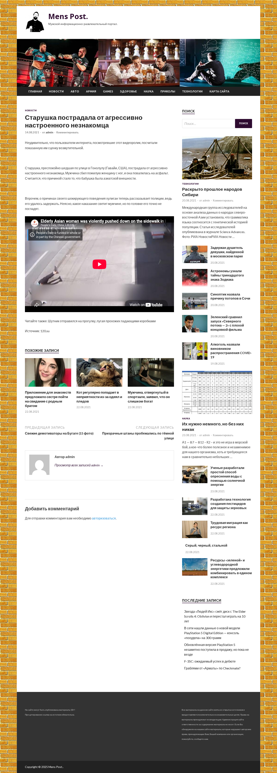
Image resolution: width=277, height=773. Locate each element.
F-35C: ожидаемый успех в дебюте (210, 661)
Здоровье (128, 91)
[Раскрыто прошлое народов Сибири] (217, 180)
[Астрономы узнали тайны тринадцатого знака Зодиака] (194, 285)
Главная (35, 91)
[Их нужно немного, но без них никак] (217, 415)
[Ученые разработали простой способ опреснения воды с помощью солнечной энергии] (194, 482)
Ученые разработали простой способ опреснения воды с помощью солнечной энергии (227, 476)
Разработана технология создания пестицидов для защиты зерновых (230, 503)
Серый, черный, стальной (206, 545)
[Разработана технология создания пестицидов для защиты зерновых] (194, 514)
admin (49, 132)
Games (108, 91)
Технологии (192, 91)
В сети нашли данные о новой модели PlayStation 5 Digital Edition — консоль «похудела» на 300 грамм (212, 633)
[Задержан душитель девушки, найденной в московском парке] (194, 262)
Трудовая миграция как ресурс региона (229, 525)
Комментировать (67, 132)
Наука (149, 91)
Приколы (167, 91)
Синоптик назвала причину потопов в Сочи (230, 296)
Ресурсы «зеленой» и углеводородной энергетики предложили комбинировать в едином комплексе (231, 568)
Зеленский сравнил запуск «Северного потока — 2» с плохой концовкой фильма (227, 323)
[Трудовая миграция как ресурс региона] (194, 537)
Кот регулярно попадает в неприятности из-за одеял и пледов (99, 396)
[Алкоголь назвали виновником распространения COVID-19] (194, 358)
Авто (75, 91)
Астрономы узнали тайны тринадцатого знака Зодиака (227, 275)
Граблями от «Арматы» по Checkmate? (212, 668)
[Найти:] (217, 123)
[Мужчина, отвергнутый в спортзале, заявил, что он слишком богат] (151, 388)
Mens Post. (68, 16)
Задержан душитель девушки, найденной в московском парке (227, 252)
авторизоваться (104, 518)
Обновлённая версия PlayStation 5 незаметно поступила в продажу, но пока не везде (216, 649)
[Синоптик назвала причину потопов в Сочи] (194, 308)
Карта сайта (219, 91)
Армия (91, 91)
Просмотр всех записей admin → (79, 465)
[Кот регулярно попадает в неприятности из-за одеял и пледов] (99, 388)
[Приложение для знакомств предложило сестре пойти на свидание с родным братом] (48, 388)
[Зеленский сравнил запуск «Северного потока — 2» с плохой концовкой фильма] (194, 331)
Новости (56, 91)
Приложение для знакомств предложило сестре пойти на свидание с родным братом (48, 399)
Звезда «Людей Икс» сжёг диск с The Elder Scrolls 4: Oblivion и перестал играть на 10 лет (215, 616)
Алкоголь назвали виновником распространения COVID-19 (231, 350)
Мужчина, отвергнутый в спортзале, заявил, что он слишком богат (149, 396)
